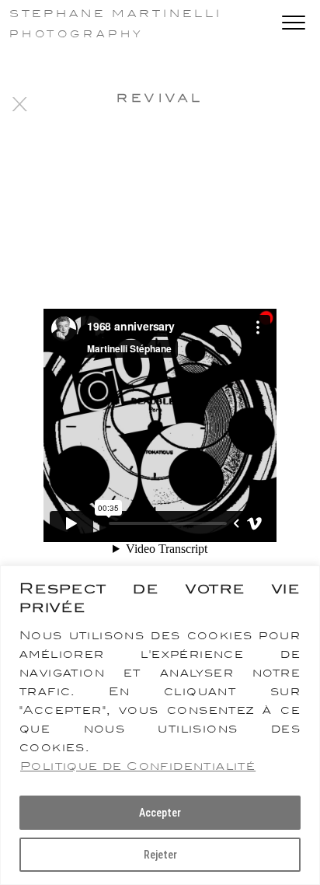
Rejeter (160, 854)
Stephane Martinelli (115, 13)
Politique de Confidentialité (138, 766)
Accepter (160, 812)
